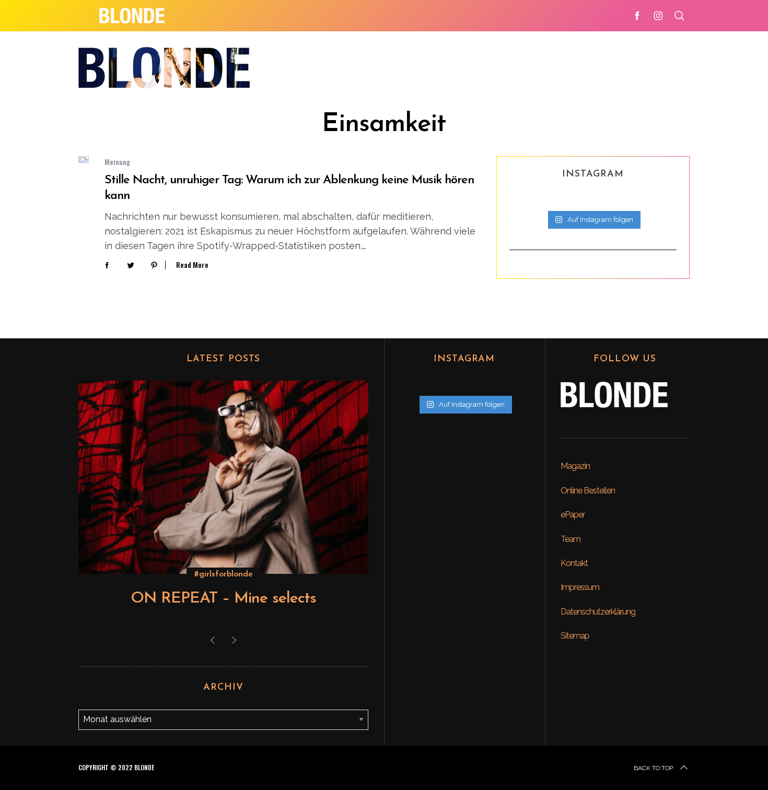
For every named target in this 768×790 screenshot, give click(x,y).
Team (570, 539)
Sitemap (575, 636)
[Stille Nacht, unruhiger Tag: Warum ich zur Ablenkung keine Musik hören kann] (83, 159)
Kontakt (574, 563)
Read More (192, 265)
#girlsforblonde (223, 574)
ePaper (573, 515)
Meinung (117, 161)
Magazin (575, 466)
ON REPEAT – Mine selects (223, 599)
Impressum (580, 587)
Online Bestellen (588, 491)
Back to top (653, 768)
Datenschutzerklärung (598, 612)
